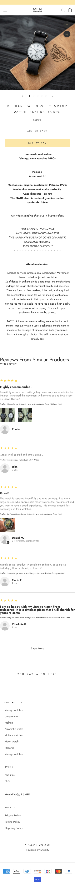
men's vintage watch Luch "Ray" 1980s (23, 459)
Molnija (9, 723)
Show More (37, 648)
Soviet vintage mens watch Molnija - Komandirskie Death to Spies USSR (35, 573)
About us (10, 775)
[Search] (63, 10)
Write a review (8, 363)
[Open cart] (70, 10)
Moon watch (11, 741)
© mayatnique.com (37, 845)
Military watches (14, 735)
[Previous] (22, 96)
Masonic (9, 748)
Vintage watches (14, 710)
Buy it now (37, 143)
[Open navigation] (5, 10)
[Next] (52, 96)
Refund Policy (12, 822)
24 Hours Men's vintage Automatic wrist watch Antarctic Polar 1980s (34, 514)
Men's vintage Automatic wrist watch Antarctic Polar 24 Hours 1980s (34, 404)
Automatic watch (14, 729)
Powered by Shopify (37, 850)
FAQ (7, 781)
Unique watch (12, 716)
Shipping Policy (14, 828)
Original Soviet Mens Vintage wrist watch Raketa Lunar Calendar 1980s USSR (38, 617)
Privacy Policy (13, 815)
